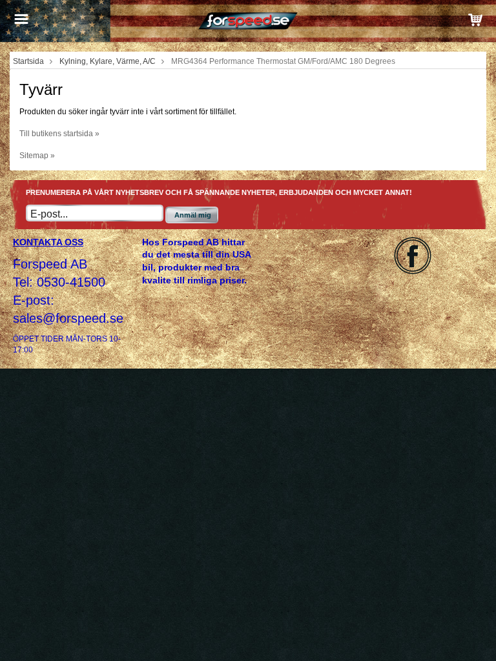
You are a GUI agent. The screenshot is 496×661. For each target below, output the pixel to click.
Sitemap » (37, 155)
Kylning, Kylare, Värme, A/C (107, 61)
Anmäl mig (192, 215)
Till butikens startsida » (59, 133)
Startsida (28, 61)
